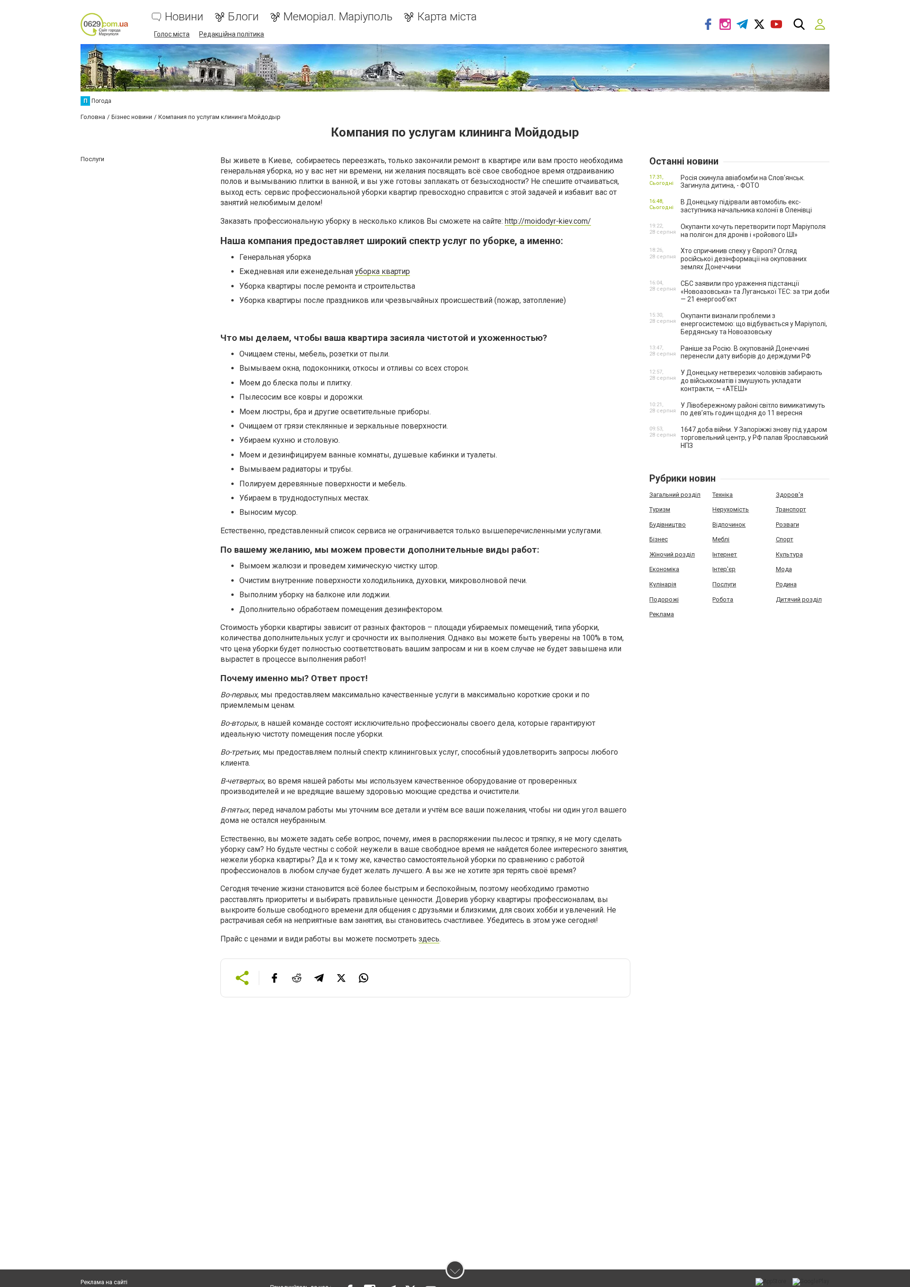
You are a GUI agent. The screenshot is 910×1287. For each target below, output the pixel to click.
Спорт (784, 539)
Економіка (664, 569)
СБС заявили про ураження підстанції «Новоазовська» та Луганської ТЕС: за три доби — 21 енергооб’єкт (755, 291)
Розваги (787, 524)
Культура (789, 554)
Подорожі (664, 599)
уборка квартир (382, 271)
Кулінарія (662, 584)
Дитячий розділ (799, 599)
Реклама (661, 614)
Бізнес (658, 539)
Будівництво (667, 524)
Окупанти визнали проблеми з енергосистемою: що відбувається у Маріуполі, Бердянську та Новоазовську (754, 324)
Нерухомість (730, 509)
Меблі (720, 539)
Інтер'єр (724, 569)
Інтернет (724, 554)
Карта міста (447, 16)
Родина (786, 584)
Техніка (722, 494)
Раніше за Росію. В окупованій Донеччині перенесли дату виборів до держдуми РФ (746, 352)
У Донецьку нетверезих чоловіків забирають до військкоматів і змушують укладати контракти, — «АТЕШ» (751, 380)
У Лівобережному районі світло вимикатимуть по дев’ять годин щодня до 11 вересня (753, 409)
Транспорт (791, 509)
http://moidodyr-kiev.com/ (548, 221)
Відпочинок (729, 524)
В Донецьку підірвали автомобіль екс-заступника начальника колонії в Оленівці (746, 206)
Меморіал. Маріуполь (337, 16)
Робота (722, 599)
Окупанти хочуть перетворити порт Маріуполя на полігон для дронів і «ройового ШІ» (753, 230)
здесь (429, 938)
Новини (184, 16)
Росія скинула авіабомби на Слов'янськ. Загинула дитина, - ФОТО (743, 182)
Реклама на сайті (104, 1282)
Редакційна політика (231, 34)
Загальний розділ (675, 494)
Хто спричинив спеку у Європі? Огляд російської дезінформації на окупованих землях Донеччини (744, 259)
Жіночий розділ (672, 554)
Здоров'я (789, 494)
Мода (784, 569)
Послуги (724, 584)
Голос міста (172, 34)
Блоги (243, 16)
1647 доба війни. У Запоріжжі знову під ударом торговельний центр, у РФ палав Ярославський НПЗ (754, 437)
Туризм (659, 509)
